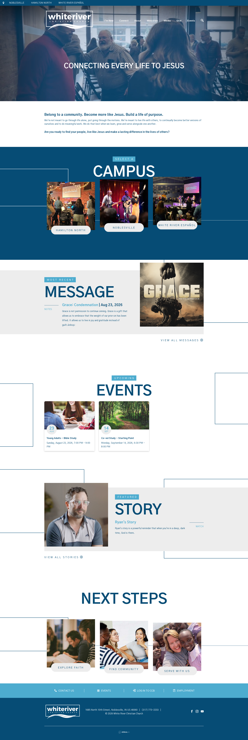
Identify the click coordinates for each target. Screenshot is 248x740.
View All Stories (61, 557)
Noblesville (16, 3)
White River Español (71, 3)
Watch (200, 526)
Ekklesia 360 (124, 732)
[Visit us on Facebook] (191, 711)
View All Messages (180, 340)
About (137, 21)
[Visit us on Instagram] (197, 711)
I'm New (109, 21)
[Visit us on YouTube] (202, 711)
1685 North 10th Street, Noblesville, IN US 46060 (111, 710)
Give (178, 21)
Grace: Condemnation (80, 305)
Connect (124, 21)
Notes (48, 309)
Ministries (152, 21)
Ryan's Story (125, 522)
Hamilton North (41, 3)
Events (191, 21)
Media (167, 21)
